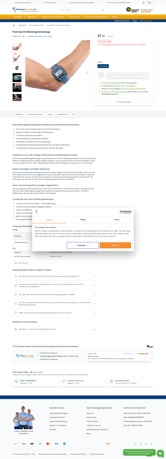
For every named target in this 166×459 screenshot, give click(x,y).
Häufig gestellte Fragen (59, 413)
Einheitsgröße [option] (103, 66)
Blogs (135, 21)
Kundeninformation (57, 417)
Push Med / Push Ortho (43, 36)
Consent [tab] (49, 220)
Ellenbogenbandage (37, 25)
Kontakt (24, 431)
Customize (81, 245)
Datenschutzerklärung (78, 454)
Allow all (115, 245)
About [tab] (116, 220)
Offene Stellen (92, 421)
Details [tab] (83, 220)
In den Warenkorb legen (126, 75)
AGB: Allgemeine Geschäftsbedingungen (53, 454)
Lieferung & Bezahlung (58, 421)
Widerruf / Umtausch (122, 21)
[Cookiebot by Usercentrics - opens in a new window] (121, 212)
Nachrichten (91, 417)
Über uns (90, 413)
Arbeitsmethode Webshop (97, 429)
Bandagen (22, 25)
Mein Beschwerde (146, 21)
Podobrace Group (94, 425)
